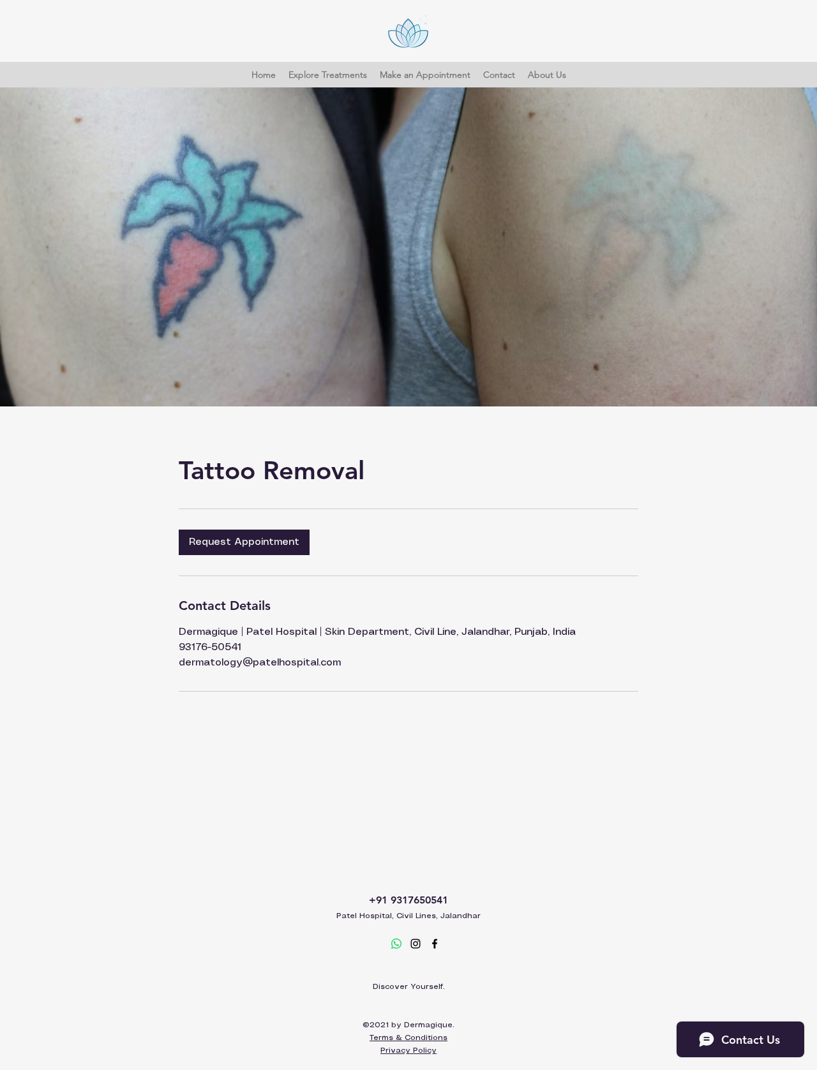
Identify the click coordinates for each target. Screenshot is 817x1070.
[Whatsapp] (396, 943)
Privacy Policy (408, 1050)
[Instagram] (415, 943)
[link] (244, 542)
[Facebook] (434, 943)
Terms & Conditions (408, 1037)
